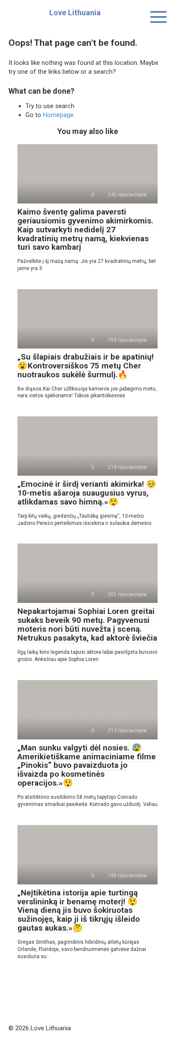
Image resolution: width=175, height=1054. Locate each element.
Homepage (58, 115)
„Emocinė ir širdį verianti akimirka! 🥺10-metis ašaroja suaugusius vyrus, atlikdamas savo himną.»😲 (86, 493)
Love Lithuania (75, 12)
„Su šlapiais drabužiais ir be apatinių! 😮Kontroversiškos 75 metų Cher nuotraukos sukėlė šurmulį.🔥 (85, 365)
